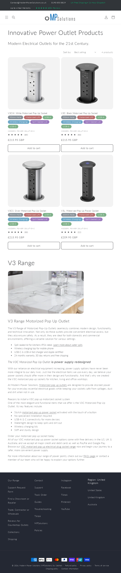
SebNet (59, 565)
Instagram (66, 480)
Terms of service (102, 565)
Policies (38, 530)
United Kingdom (96, 497)
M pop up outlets (53, 385)
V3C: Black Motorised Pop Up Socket (79, 113)
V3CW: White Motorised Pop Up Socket (27, 113)
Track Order (41, 494)
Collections (14, 532)
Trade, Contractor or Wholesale (18, 511)
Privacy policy (86, 565)
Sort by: (67, 52)
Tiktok (38, 516)
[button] (6, 17)
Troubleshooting (43, 509)
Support (39, 487)
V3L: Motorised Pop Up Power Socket (79, 211)
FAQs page (89, 456)
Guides (38, 502)
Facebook (66, 487)
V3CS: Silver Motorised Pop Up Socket (27, 211)
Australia (92, 504)
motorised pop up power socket (39, 412)
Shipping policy (52, 569)
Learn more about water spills (67, 344)
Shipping (12, 539)
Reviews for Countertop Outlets (18, 522)
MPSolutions (41, 523)
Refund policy (71, 565)
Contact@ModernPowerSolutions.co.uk (28, 2)
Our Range (13, 480)
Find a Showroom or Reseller (18, 500)
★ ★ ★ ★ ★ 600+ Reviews (48, 8)
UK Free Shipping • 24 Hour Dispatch (88, 2)
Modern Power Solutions (29, 565)
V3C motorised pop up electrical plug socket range (48, 446)
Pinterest (65, 502)
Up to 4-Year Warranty (20, 8)
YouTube (65, 509)
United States (95, 490)
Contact (39, 480)
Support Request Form (17, 489)
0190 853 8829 (58, 2)
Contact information (69, 569)
